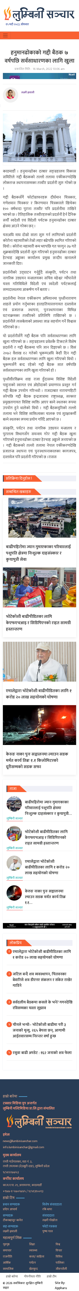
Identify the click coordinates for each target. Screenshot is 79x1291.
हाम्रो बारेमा (12, 1276)
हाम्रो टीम (51, 1276)
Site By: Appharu (61, 1285)
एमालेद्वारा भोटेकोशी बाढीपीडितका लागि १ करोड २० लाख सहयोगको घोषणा (42, 954)
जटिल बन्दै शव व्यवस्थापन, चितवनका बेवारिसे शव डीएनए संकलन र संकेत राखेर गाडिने (42, 980)
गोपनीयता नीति (32, 1276)
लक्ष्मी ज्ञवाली (27, 92)
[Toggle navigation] (5, 35)
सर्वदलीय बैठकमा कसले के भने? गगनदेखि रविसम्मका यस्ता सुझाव (42, 1005)
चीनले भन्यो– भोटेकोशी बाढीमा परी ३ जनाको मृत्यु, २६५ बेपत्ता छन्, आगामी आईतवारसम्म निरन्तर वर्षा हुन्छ (39, 1030)
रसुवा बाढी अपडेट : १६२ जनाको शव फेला (42, 1053)
